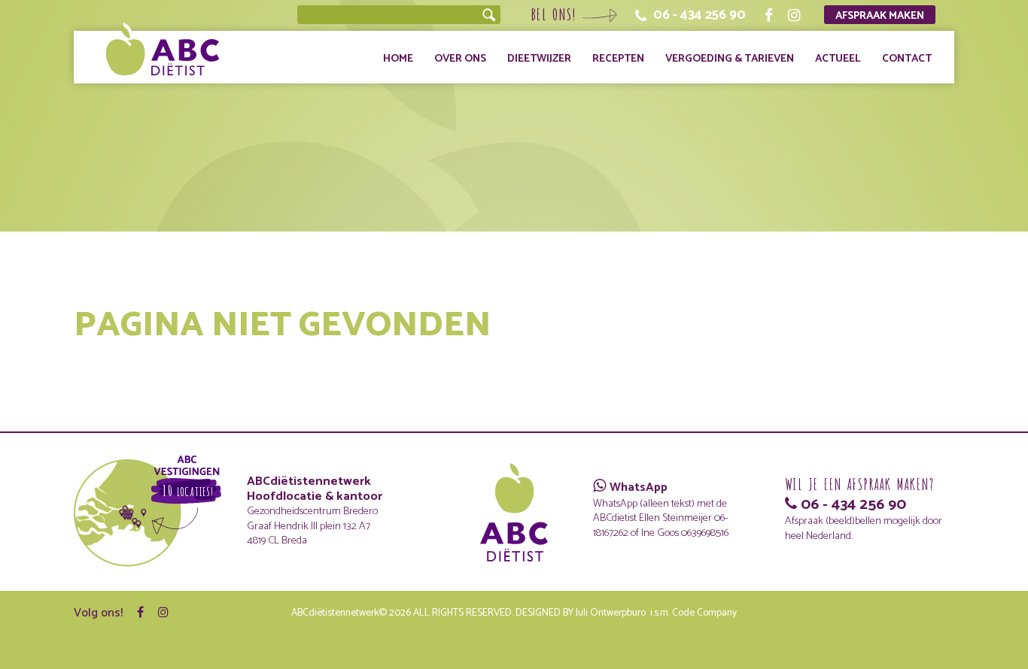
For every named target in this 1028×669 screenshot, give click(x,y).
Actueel (838, 59)
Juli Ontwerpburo (611, 612)
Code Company (704, 612)
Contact (907, 59)
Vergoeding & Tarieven (729, 59)
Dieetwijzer (539, 59)
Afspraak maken (879, 15)
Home (398, 59)
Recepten (618, 59)
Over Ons (460, 59)
